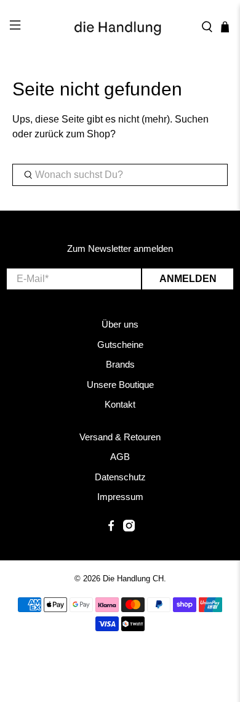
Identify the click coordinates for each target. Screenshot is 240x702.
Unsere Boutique (120, 384)
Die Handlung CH (133, 578)
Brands (120, 364)
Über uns (120, 324)
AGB (120, 456)
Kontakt (120, 404)
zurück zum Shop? (75, 134)
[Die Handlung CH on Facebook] (111, 528)
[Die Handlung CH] (120, 27)
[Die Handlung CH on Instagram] (129, 528)
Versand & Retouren (120, 437)
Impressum (120, 496)
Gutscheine (120, 344)
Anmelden (188, 278)
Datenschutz (120, 477)
